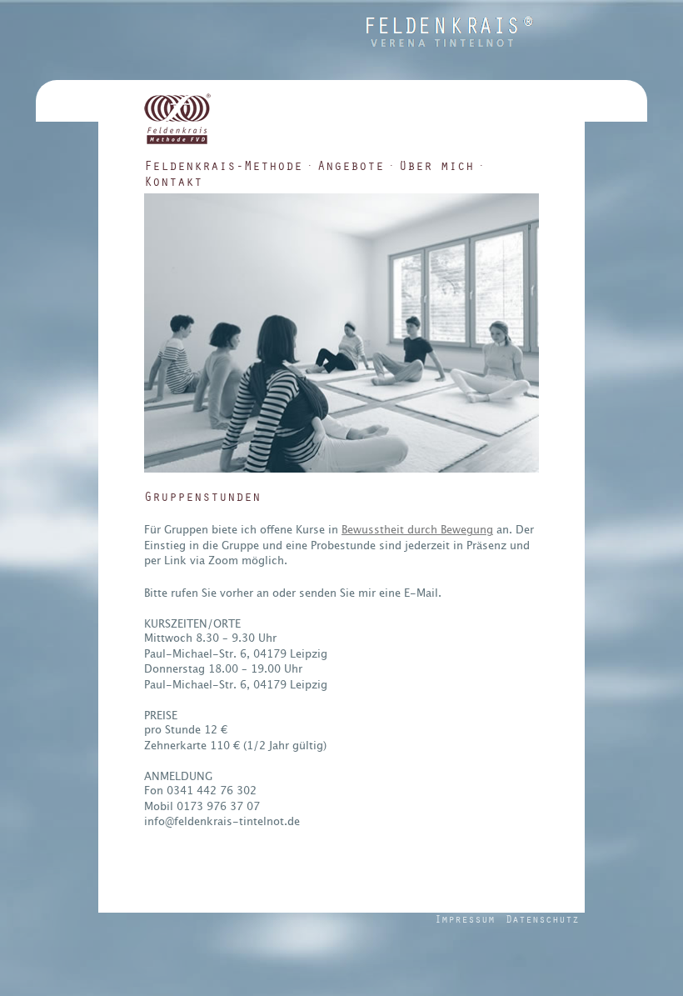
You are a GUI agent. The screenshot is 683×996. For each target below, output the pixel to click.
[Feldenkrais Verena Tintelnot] (449, 43)
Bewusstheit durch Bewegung (417, 529)
